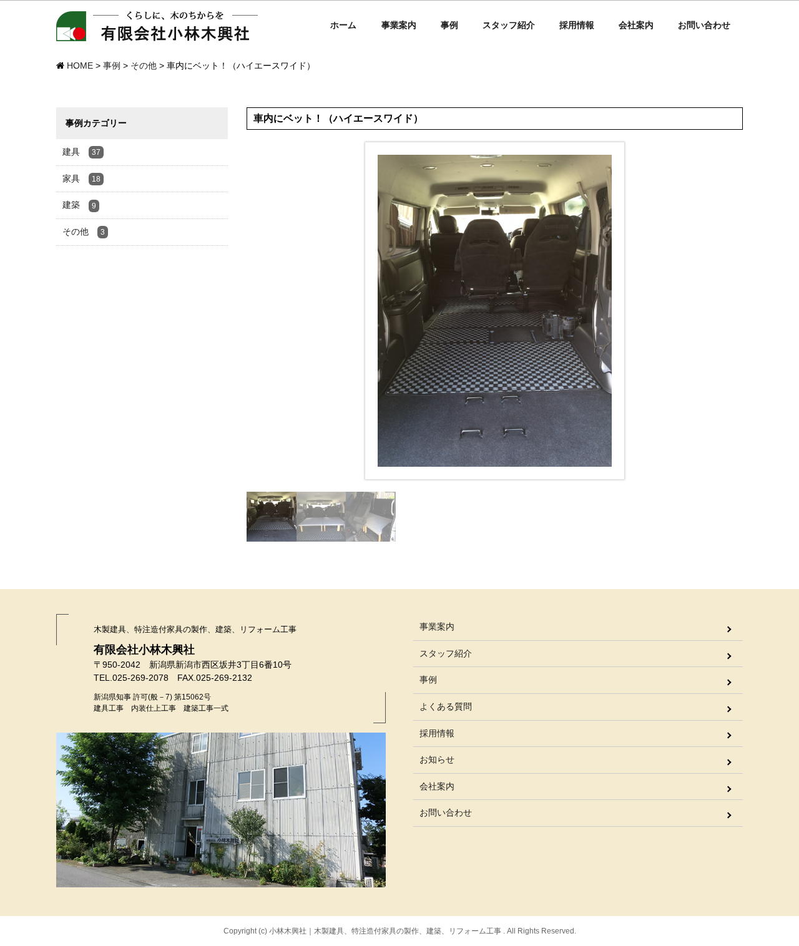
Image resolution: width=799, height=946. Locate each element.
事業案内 (398, 25)
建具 (81, 152)
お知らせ (436, 759)
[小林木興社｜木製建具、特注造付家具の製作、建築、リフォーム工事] (157, 28)
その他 (83, 231)
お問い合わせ (704, 25)
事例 (449, 25)
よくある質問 (445, 706)
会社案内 (636, 25)
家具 (81, 178)
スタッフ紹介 (509, 25)
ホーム (343, 25)
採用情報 (576, 25)
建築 (79, 205)
